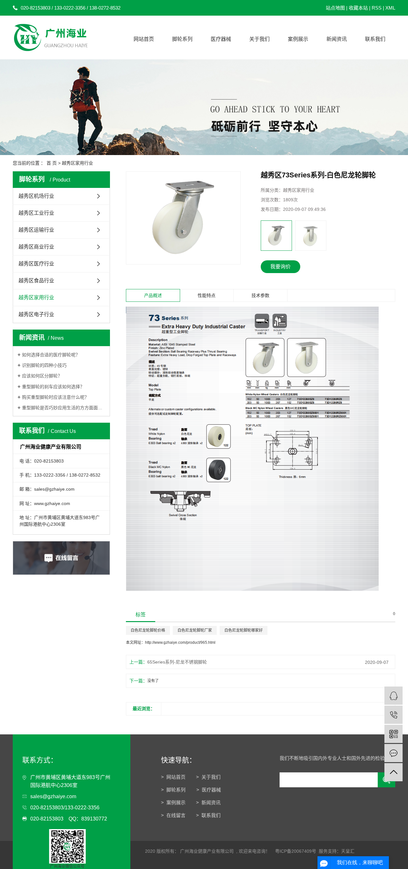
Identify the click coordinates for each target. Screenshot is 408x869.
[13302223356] (393, 715)
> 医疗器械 (208, 789)
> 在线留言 (173, 815)
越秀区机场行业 (36, 196)
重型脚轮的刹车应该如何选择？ (53, 386)
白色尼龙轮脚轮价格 (148, 630)
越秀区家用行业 (77, 163)
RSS (377, 8)
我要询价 (280, 266)
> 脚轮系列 (174, 789)
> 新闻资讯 (208, 802)
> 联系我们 (208, 815)
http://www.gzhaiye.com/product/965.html (180, 642)
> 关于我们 (208, 777)
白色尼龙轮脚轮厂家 (195, 630)
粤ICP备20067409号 (295, 851)
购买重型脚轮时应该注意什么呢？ (55, 397)
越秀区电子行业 (36, 314)
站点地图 (335, 8)
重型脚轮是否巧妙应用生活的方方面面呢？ (63, 407)
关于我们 (259, 39)
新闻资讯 (336, 39)
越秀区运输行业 (36, 230)
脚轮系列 (182, 39)
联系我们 (375, 39)
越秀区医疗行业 (36, 263)
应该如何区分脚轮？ (42, 375)
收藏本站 (358, 8)
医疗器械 (221, 39)
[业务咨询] (393, 696)
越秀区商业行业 (36, 246)
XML (390, 8)
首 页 (52, 163)
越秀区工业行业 (36, 213)
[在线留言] (393, 753)
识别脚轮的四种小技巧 (45, 365)
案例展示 (298, 39)
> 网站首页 (173, 777)
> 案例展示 (173, 802)
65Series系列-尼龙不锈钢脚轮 (177, 662)
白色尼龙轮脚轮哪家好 (243, 630)
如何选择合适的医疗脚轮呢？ (51, 354)
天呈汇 (347, 851)
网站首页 (144, 39)
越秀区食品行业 (36, 280)
